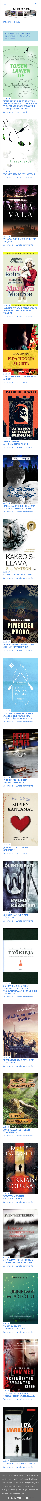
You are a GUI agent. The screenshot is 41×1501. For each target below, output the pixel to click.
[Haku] (36, 3)
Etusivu (7, 22)
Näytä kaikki (10, 38)
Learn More (16, 1498)
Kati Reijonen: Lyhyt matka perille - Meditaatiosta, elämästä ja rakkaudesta (18, 716)
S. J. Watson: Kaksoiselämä (17, 575)
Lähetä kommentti (24, 177)
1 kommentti (21, 112)
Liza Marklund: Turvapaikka (19, 1464)
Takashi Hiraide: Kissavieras (19, 174)
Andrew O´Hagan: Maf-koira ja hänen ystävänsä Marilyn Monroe (20, 310)
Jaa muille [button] (8, 112)
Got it (30, 1498)
